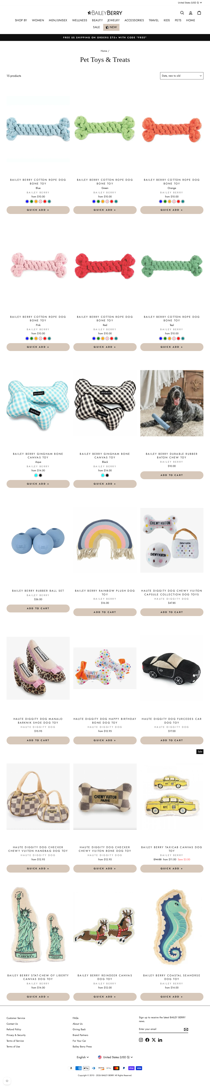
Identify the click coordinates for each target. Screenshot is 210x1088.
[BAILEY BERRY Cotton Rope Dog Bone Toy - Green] (31, 201)
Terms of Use (13, 1046)
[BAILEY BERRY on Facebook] (147, 1040)
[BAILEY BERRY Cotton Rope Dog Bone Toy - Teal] (49, 201)
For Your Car (79, 1041)
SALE (96, 27)
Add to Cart (172, 475)
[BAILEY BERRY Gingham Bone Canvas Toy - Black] (40, 475)
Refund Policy (14, 1029)
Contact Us (12, 1024)
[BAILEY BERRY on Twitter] (154, 1040)
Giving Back (79, 1029)
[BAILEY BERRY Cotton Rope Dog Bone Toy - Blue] (27, 201)
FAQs (75, 1018)
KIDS (167, 20)
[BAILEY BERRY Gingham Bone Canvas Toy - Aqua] (36, 475)
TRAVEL (154, 20)
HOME (190, 20)
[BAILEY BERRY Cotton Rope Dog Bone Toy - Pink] (40, 201)
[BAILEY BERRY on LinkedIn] (160, 1040)
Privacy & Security (16, 1035)
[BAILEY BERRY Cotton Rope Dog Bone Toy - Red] (44, 201)
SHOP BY (21, 20)
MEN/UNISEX (58, 20)
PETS (178, 20)
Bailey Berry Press (82, 1046)
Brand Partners (80, 1035)
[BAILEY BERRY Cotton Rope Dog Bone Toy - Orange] (36, 201)
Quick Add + (38, 210)
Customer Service (16, 1018)
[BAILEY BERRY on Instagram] (141, 1040)
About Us (78, 1024)
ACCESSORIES (134, 20)
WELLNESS (79, 20)
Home (104, 51)
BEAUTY (97, 20)
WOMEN (38, 20)
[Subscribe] (186, 1029)
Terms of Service (15, 1041)
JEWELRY (114, 20)
